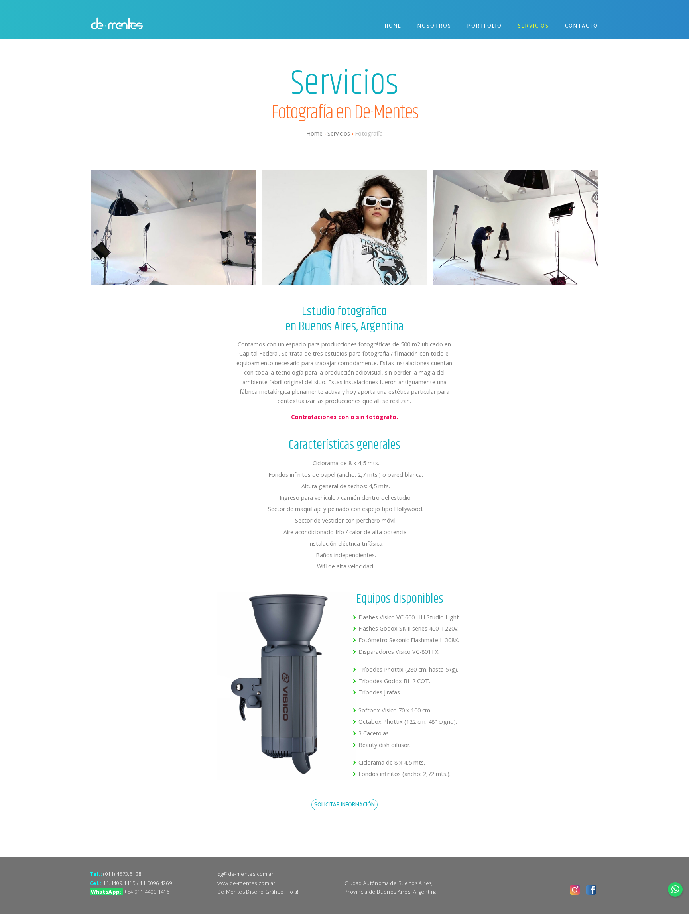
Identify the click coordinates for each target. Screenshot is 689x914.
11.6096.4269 (156, 882)
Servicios (338, 133)
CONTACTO (581, 26)
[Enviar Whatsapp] (675, 889)
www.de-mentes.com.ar (246, 882)
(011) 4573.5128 (122, 873)
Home (314, 133)
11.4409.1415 (119, 882)
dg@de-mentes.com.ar (245, 873)
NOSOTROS (434, 26)
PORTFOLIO (484, 26)
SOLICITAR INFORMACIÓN (344, 804)
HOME (393, 26)
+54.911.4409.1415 (146, 891)
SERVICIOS (533, 26)
